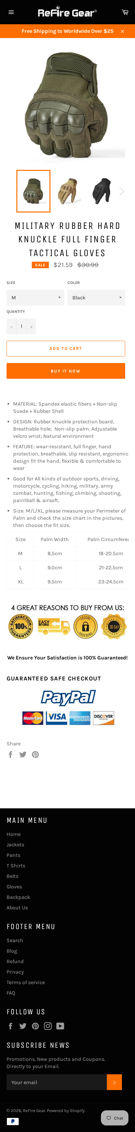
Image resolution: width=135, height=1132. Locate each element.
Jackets (15, 844)
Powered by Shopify (66, 1110)
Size (11, 282)
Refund (15, 961)
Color (74, 282)
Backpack (18, 897)
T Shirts (16, 865)
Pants (13, 855)
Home (14, 834)
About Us (17, 907)
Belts (12, 876)
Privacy (15, 972)
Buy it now (66, 371)
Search (15, 940)
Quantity (16, 311)
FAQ (11, 993)
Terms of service (26, 982)
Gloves (14, 886)
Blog (12, 951)
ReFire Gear (34, 1110)
